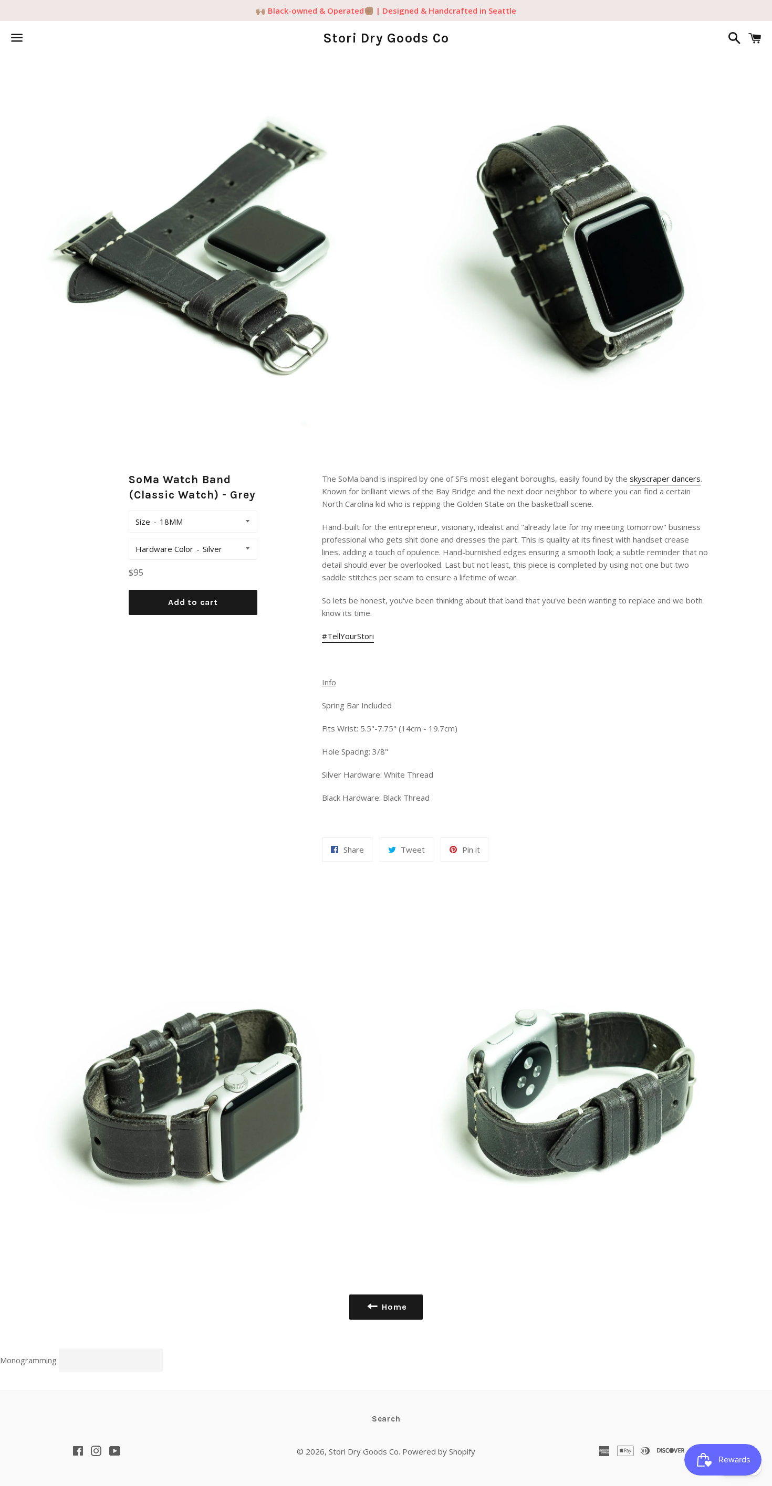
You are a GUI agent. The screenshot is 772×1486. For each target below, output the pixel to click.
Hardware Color (164, 549)
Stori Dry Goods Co (386, 38)
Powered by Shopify (438, 1451)
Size (142, 521)
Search (386, 1419)
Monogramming (29, 1360)
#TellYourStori (348, 636)
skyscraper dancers (665, 478)
